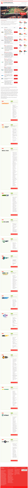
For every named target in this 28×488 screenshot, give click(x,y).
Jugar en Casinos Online (24, 2)
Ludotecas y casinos (3, 19)
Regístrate (16, 40)
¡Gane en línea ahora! (14, 143)
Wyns (5, 29)
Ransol (12, 103)
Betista (6, 36)
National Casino (7, 52)
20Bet (6, 45)
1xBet (5, 74)
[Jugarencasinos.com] (7, 3)
